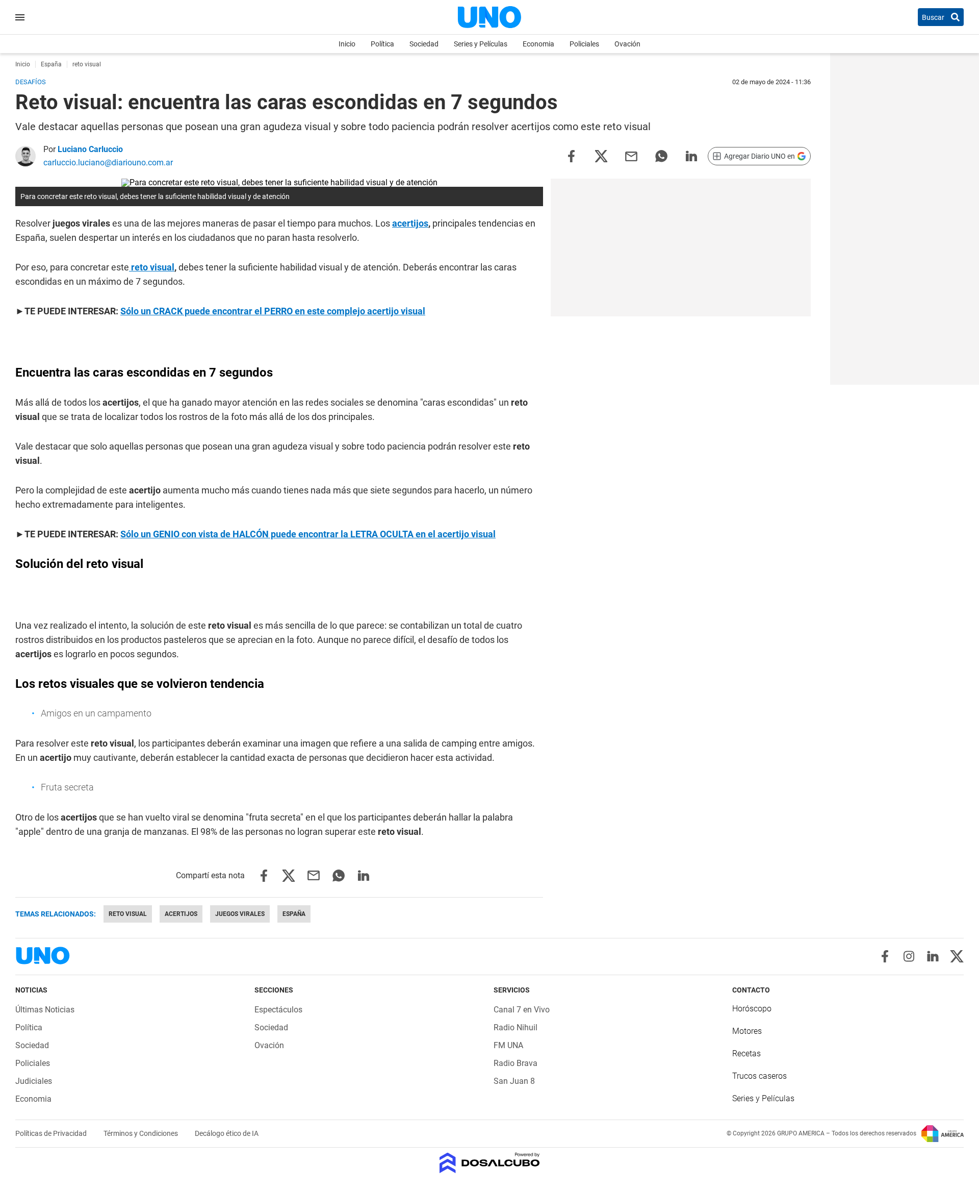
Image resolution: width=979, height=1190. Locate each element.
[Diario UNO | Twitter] (957, 956)
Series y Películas (480, 44)
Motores (747, 1031)
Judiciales (33, 1081)
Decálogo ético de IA (227, 1133)
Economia (538, 44)
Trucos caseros (759, 1076)
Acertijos (181, 914)
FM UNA (508, 1045)
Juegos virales (240, 914)
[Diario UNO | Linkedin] (933, 956)
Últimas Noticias (44, 1009)
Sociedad (424, 44)
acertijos (410, 223)
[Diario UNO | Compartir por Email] (631, 155)
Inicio (347, 44)
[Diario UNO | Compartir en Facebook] (571, 155)
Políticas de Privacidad (51, 1133)
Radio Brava (515, 1063)
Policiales (584, 44)
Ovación (627, 44)
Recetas (746, 1053)
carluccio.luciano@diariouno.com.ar (108, 162)
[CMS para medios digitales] (490, 1164)
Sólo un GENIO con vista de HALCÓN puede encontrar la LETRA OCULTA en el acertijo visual (308, 534)
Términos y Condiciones (141, 1133)
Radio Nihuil (515, 1027)
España (293, 914)
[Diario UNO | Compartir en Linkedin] (691, 155)
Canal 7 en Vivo (522, 1009)
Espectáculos (278, 1009)
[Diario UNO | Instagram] (909, 956)
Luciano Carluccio (90, 149)
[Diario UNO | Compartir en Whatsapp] (661, 155)
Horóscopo (751, 1008)
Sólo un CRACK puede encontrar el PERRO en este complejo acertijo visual (272, 311)
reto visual (128, 914)
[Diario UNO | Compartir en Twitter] (601, 155)
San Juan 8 (514, 1081)
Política (382, 44)
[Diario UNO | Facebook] (885, 956)
